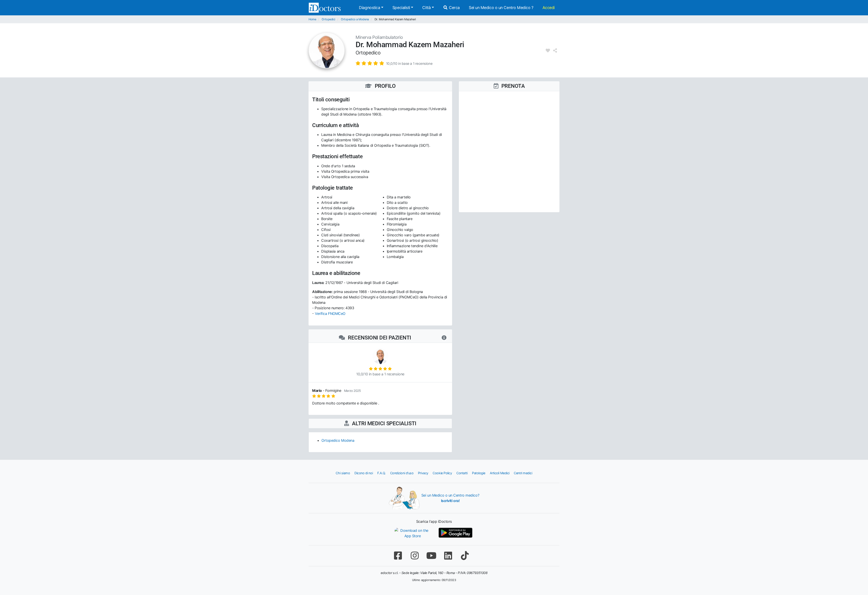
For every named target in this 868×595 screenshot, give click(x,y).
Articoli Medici (499, 473)
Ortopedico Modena (337, 440)
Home (312, 19)
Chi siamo (343, 473)
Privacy (423, 473)
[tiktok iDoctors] (464, 555)
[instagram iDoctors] (414, 555)
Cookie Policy (442, 473)
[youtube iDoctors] (431, 555)
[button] (394, 63)
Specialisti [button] (401, 7)
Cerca (454, 7)
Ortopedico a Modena (355, 19)
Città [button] (426, 7)
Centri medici (523, 473)
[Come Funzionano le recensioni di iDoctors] (444, 338)
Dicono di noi (363, 473)
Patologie (478, 473)
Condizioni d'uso (402, 473)
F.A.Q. (381, 473)
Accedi (548, 7)
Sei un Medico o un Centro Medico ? (501, 7)
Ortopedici (328, 19)
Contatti (461, 473)
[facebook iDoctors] (397, 555)
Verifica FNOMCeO (330, 313)
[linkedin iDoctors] (448, 555)
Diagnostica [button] (369, 7)
